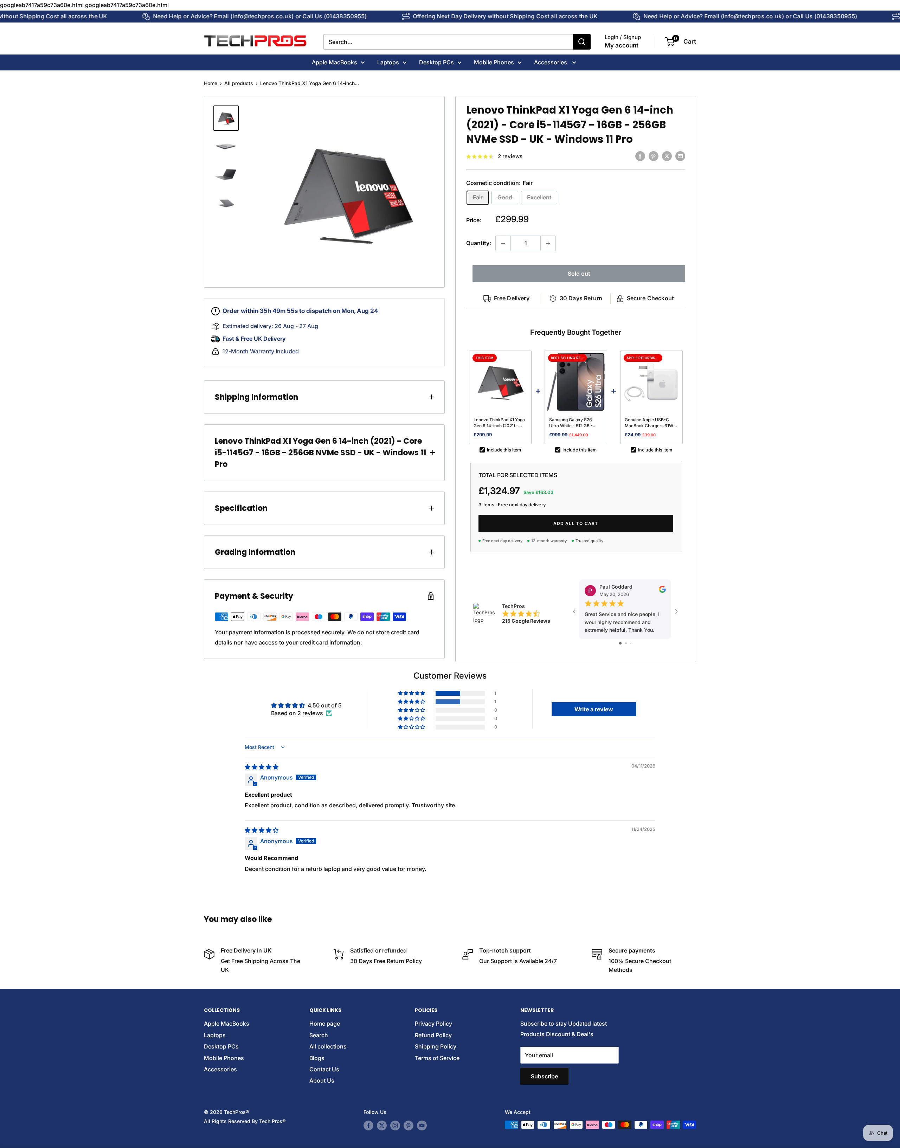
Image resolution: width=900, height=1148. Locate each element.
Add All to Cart (575, 523)
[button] (412, 693)
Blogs (316, 1058)
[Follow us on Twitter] (382, 1125)
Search (318, 1035)
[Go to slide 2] (626, 643)
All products (238, 83)
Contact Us (324, 1069)
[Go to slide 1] (620, 643)
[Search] (582, 42)
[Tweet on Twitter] (667, 156)
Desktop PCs (436, 61)
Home (210, 83)
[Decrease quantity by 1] (503, 243)
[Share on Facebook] (640, 156)
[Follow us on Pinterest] (408, 1125)
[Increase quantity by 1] (548, 243)
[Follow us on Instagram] (395, 1125)
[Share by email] (680, 156)
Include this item (504, 450)
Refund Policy (433, 1035)
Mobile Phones (494, 61)
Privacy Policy (433, 1023)
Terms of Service (437, 1058)
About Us (321, 1080)
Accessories (551, 61)
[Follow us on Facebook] (368, 1125)
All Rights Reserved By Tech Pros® (244, 1121)
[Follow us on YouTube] (422, 1125)
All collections (328, 1046)
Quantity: (478, 242)
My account (621, 45)
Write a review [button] (593, 709)
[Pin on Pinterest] (653, 156)
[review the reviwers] (662, 591)
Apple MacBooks (334, 61)
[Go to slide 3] (630, 643)
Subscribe (544, 1076)
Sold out (579, 273)
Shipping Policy (435, 1046)
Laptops (388, 61)
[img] (261, 766)
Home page (324, 1023)
